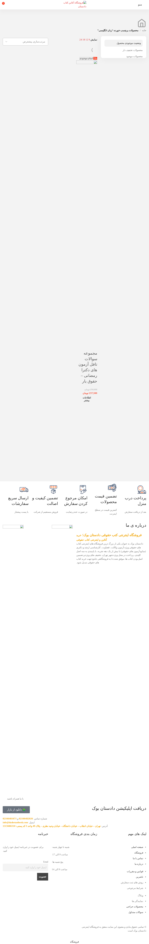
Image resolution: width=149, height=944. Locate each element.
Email (45, 862)
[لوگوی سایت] (74, 4)
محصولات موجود (134, 56)
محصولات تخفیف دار (133, 50)
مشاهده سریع (83, 337)
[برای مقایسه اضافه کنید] (92, 337)
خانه (144, 30)
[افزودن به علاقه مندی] (92, 346)
